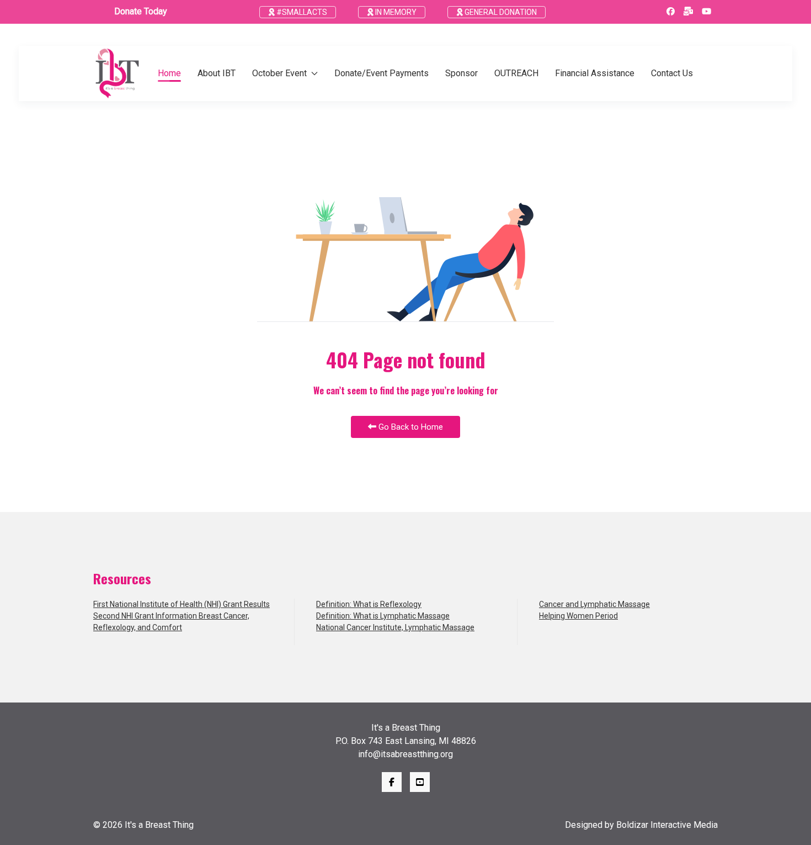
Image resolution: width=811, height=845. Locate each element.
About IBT (217, 73)
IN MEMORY (395, 12)
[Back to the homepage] (117, 73)
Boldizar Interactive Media (667, 825)
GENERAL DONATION (500, 12)
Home (169, 73)
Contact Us (672, 73)
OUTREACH (516, 73)
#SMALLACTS (301, 12)
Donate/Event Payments (381, 73)
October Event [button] (279, 73)
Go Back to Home (409, 427)
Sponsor (461, 73)
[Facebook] (670, 12)
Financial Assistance (594, 73)
